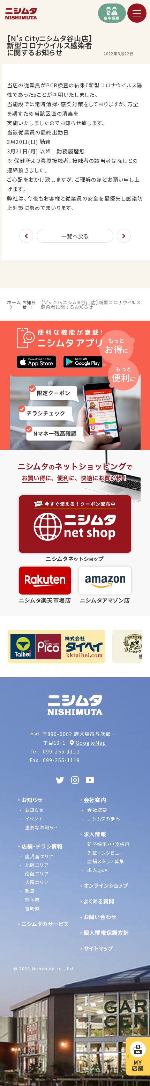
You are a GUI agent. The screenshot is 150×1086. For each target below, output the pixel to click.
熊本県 (32, 899)
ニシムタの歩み (103, 818)
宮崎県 (32, 908)
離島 (30, 891)
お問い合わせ (100, 916)
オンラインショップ (106, 885)
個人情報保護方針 (106, 932)
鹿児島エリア (39, 856)
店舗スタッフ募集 (105, 861)
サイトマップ (98, 948)
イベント (34, 818)
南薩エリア (36, 873)
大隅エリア (36, 882)
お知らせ (29, 304)
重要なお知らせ (42, 827)
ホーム (14, 302)
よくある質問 (99, 901)
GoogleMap (91, 742)
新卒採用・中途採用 (108, 844)
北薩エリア (36, 864)
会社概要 (97, 810)
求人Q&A (97, 870)
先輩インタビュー (105, 852)
